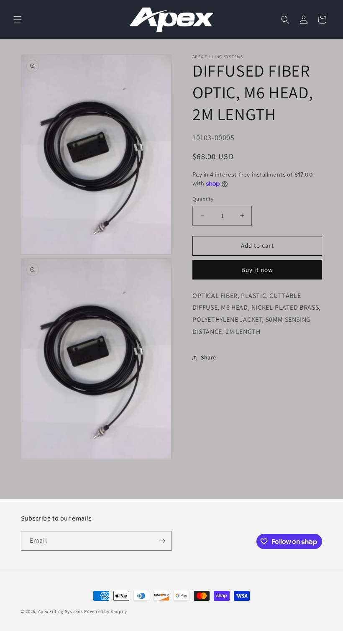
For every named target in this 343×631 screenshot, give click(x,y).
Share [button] (208, 357)
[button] (17, 19)
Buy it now (257, 270)
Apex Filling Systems (60, 611)
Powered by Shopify (105, 611)
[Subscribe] (162, 541)
